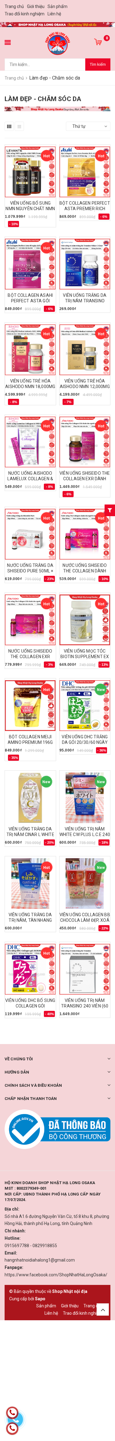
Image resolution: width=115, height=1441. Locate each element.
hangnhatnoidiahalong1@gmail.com (40, 1260)
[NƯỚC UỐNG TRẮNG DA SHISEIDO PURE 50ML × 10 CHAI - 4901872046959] (30, 534)
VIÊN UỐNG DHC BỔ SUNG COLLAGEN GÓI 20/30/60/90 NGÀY (30, 1006)
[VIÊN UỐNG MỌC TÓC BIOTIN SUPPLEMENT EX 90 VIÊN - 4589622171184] (84, 620)
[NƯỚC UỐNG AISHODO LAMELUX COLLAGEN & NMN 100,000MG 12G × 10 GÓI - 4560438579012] (30, 442)
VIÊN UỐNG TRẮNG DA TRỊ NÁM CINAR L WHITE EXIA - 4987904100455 (30, 834)
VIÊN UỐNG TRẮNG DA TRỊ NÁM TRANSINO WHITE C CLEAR (84, 301)
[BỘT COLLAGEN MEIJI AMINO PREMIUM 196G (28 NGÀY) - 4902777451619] (30, 705)
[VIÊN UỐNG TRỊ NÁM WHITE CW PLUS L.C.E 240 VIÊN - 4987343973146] (84, 797)
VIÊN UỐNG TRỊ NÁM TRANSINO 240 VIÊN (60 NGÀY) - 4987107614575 (84, 1006)
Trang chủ (14, 6)
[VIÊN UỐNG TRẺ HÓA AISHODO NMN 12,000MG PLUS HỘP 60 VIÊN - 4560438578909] (84, 349)
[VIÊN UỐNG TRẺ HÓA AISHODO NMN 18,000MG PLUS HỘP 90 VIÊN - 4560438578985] (30, 349)
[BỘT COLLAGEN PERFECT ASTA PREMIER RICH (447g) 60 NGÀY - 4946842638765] (84, 172)
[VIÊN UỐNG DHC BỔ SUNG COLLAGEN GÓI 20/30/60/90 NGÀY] (30, 969)
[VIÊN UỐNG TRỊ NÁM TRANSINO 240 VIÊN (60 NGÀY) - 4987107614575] (84, 969)
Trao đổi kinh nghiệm (24, 13)
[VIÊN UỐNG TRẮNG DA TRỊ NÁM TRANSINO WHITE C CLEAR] (84, 264)
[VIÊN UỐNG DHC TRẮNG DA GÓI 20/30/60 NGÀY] (84, 705)
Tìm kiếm (98, 64)
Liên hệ (54, 13)
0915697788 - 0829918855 (31, 1245)
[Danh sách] (19, 126)
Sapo (40, 1298)
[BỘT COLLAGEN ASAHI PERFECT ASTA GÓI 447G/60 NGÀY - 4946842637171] (30, 264)
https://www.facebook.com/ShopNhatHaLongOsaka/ (56, 1274)
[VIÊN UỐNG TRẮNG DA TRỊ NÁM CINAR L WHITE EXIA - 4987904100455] (30, 797)
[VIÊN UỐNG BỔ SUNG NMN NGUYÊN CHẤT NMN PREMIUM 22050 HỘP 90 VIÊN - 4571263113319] (30, 172)
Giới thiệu (35, 6)
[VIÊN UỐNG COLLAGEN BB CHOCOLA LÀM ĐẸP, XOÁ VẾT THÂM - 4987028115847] (84, 883)
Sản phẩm (57, 6)
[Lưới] (9, 126)
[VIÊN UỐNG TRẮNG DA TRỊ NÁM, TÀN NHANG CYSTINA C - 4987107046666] (30, 883)
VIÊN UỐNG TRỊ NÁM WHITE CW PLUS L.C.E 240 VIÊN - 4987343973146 (84, 834)
